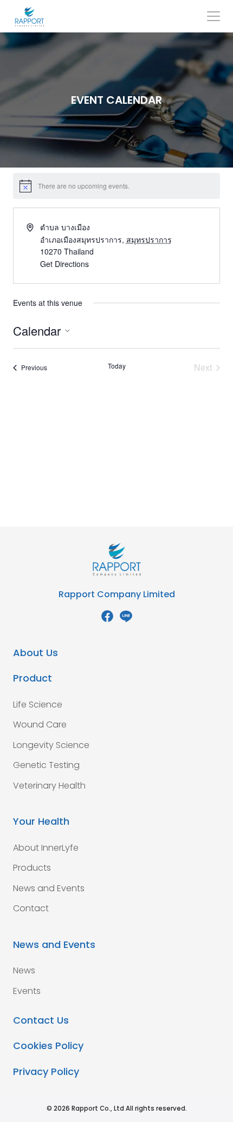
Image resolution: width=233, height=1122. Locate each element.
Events (27, 991)
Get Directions (64, 263)
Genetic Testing (46, 765)
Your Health (41, 821)
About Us (35, 652)
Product (32, 678)
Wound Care (40, 724)
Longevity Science (51, 745)
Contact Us (41, 1020)
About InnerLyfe (46, 848)
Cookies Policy (48, 1045)
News (24, 970)
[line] (126, 616)
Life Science (37, 704)
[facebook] (107, 616)
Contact (31, 908)
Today (117, 366)
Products (32, 867)
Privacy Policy (46, 1071)
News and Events (49, 888)
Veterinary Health (49, 785)
